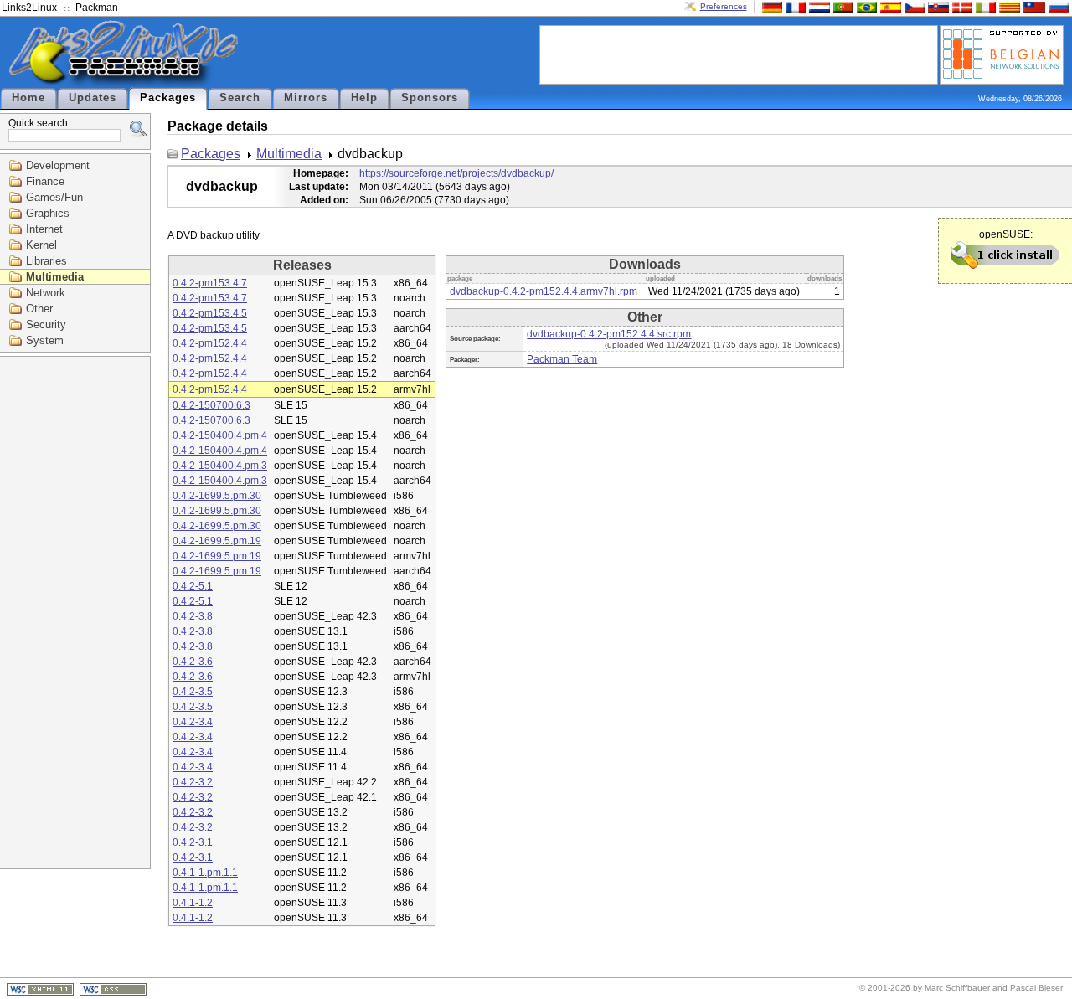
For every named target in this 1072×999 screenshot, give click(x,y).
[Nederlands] (817, 6)
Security (46, 324)
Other (39, 308)
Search (239, 98)
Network (45, 292)
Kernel (41, 245)
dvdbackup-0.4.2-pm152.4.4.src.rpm (609, 334)
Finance (45, 181)
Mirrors (305, 98)
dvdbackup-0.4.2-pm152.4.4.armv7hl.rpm (543, 291)
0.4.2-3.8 (193, 616)
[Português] (841, 6)
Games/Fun (54, 197)
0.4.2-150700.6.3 (211, 405)
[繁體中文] (1032, 6)
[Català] (1007, 6)
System (45, 340)
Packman (96, 7)
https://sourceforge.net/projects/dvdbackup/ (456, 173)
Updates (92, 98)
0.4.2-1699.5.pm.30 (217, 496)
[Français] (794, 6)
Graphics (48, 213)
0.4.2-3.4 (193, 722)
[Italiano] (984, 6)
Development (58, 165)
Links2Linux (29, 7)
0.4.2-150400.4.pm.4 (220, 435)
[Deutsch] (770, 6)
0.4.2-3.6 (193, 661)
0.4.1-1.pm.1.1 (205, 872)
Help (364, 98)
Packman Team (562, 359)
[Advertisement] (739, 53)
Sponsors (429, 98)
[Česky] (913, 6)
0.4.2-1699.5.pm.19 (217, 541)
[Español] (888, 6)
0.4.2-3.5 (193, 692)
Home (28, 98)
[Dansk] (960, 6)
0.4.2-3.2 (193, 782)
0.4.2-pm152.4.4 (210, 343)
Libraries (46, 261)
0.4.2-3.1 (193, 842)
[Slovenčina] (936, 6)
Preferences (723, 6)
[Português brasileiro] (865, 6)
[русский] (1057, 6)
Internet (44, 229)
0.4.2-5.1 (193, 586)
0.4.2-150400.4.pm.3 (220, 465)
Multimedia (55, 276)
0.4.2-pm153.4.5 (210, 313)
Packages (168, 98)
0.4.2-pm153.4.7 (210, 283)
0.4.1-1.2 (193, 903)
